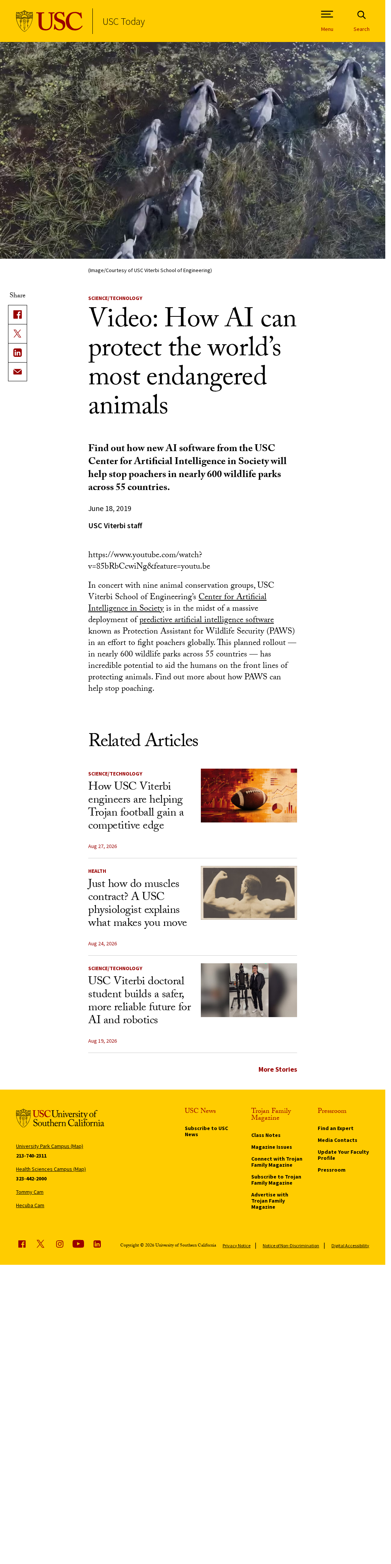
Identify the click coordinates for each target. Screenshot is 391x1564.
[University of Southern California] (49, 21)
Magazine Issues (271, 1146)
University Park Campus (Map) (49, 1146)
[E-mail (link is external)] (17, 371)
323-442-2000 (31, 1178)
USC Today (123, 21)
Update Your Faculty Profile (343, 1154)
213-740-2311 (31, 1155)
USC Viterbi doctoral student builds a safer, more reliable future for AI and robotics (139, 1002)
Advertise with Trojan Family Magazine (269, 1200)
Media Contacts (337, 1140)
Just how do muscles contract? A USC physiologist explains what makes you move (137, 905)
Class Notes (266, 1135)
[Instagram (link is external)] (59, 1244)
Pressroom (332, 1169)
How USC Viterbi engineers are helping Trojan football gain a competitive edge (136, 807)
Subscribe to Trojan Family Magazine (276, 1179)
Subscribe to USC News (206, 1131)
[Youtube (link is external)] (78, 1244)
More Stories (278, 1069)
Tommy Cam (30, 1191)
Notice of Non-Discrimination (291, 1245)
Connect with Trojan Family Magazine (276, 1161)
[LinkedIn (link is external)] (17, 352)
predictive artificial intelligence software (206, 621)
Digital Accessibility (350, 1245)
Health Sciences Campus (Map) (51, 1169)
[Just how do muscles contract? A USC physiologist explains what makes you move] (249, 893)
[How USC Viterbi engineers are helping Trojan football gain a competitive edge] (249, 796)
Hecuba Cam (30, 1205)
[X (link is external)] (17, 333)
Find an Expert (336, 1128)
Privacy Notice (236, 1245)
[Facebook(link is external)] (17, 314)
